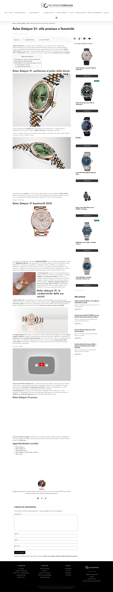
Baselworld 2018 (41, 261)
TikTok (68, 570)
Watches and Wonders (45, 575)
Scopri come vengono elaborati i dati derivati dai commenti (60, 556)
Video (71, 12)
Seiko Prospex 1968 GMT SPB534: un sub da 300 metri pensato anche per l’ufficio (87, 316)
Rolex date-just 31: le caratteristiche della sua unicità (27, 63)
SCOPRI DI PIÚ (87, 76)
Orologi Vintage (45, 577)
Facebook (68, 573)
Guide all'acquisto (44, 573)
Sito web (16, 546)
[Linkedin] (38, 498)
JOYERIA (78, 138)
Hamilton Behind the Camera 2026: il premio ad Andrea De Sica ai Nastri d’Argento (85, 345)
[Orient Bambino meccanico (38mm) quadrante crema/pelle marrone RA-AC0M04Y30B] (87, 56)
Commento (18, 514)
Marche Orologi (34, 12)
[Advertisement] (42, 180)
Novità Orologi (44, 568)
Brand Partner (21, 575)
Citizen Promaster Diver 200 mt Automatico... (85, 103)
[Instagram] (41, 498)
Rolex (28, 23)
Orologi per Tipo (48, 12)
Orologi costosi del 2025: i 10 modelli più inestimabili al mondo (87, 301)
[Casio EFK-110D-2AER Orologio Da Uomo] (87, 161)
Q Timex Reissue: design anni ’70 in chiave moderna (85, 330)
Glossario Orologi (80, 12)
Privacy (91, 576)
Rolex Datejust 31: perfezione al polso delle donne (27, 59)
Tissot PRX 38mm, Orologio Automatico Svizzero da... (83, 278)
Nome (16, 533)
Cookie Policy (92, 579)
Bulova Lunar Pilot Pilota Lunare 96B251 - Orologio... (85, 208)
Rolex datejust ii (20, 447)
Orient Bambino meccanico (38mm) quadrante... (86, 68)
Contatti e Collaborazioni (95, 12)
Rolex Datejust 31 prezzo (22, 64)
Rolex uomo (19, 454)
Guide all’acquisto (62, 12)
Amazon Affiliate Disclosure (92, 581)
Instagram (68, 568)
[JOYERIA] (87, 126)
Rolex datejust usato (21, 450)
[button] (56, 17)
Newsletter (21, 577)
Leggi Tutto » (78, 309)
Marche (44, 570)
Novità (11, 12)
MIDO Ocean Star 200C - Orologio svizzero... (86, 243)
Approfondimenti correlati (23, 66)
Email (16, 539)
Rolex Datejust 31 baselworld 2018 (23, 61)
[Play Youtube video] (42, 364)
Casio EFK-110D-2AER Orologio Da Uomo (86, 173)
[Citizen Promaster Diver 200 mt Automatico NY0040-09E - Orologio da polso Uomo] (87, 91)
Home (5, 12)
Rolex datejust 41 (20, 449)
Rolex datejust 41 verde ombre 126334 (27, 452)
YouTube (68, 575)
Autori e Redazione (21, 570)
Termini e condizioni (92, 574)
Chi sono (106, 12)
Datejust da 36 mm (22, 263)
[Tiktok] (45, 498)
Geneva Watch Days (20, 12)
